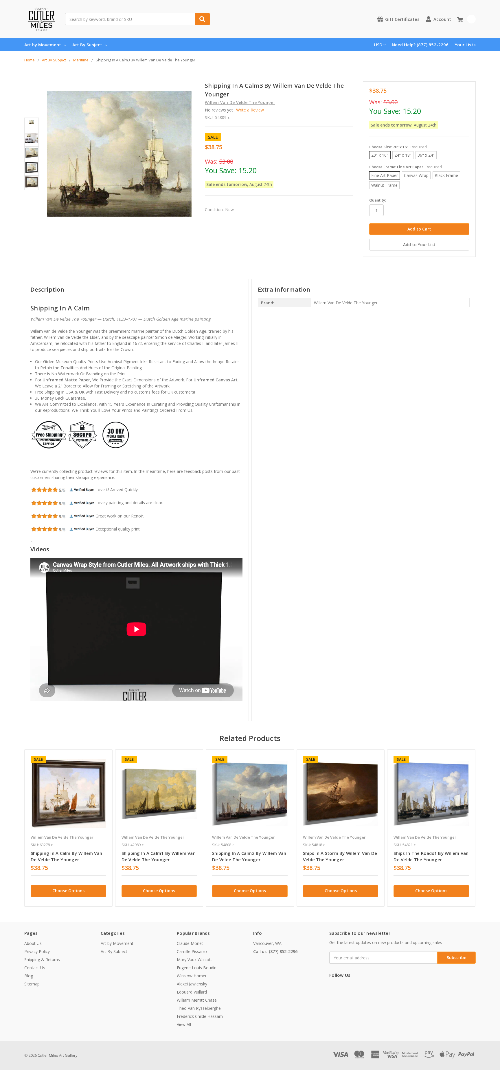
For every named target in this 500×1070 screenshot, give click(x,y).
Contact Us (34, 967)
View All (184, 1024)
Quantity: (377, 200)
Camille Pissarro (192, 951)
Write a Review (250, 110)
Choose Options (68, 890)
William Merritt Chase (197, 1000)
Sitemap (32, 984)
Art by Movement (42, 44)
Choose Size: (398, 146)
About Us (33, 943)
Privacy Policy (37, 951)
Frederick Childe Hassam (200, 1016)
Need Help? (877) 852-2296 (420, 44)
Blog (28, 975)
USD (378, 44)
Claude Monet (190, 943)
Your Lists (465, 44)
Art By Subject (87, 44)
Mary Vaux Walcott (194, 959)
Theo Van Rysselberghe (199, 1008)
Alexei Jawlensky (192, 984)
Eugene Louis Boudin (196, 967)
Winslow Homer (192, 975)
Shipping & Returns (42, 959)
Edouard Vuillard (192, 992)
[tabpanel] (68, 828)
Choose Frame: (405, 166)
